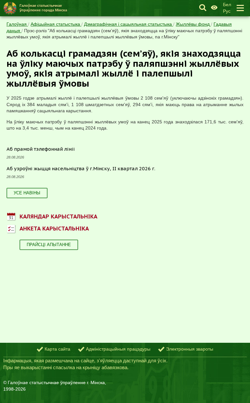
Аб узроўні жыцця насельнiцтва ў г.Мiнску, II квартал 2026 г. (81, 168)
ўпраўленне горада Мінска (43, 8)
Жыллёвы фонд (193, 24)
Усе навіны (27, 192)
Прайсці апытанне (49, 244)
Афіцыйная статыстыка (56, 24)
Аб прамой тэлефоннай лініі (41, 149)
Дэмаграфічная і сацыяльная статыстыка (128, 24)
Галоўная (17, 24)
